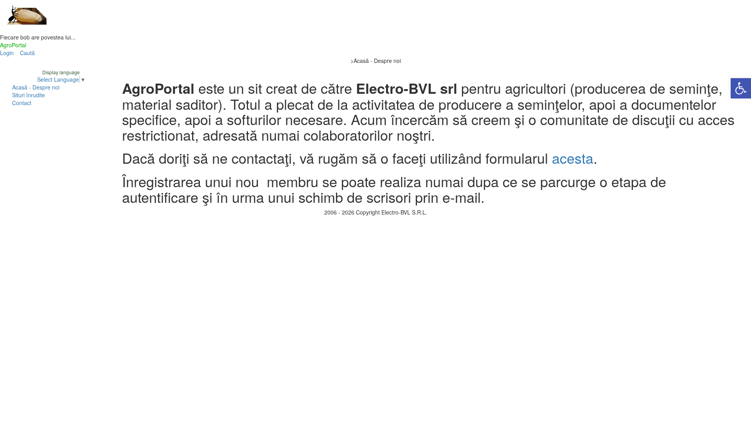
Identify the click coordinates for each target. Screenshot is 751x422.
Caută (27, 53)
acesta (572, 158)
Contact (21, 103)
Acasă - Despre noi (35, 87)
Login (7, 53)
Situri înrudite (28, 95)
